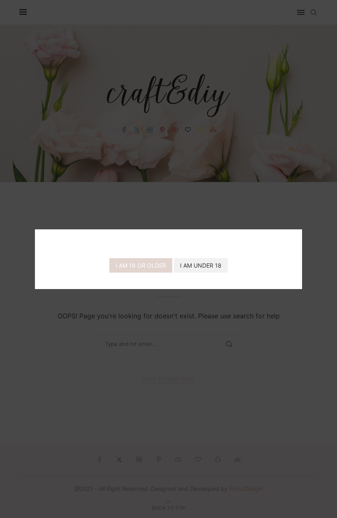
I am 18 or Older (140, 265)
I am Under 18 (201, 265)
